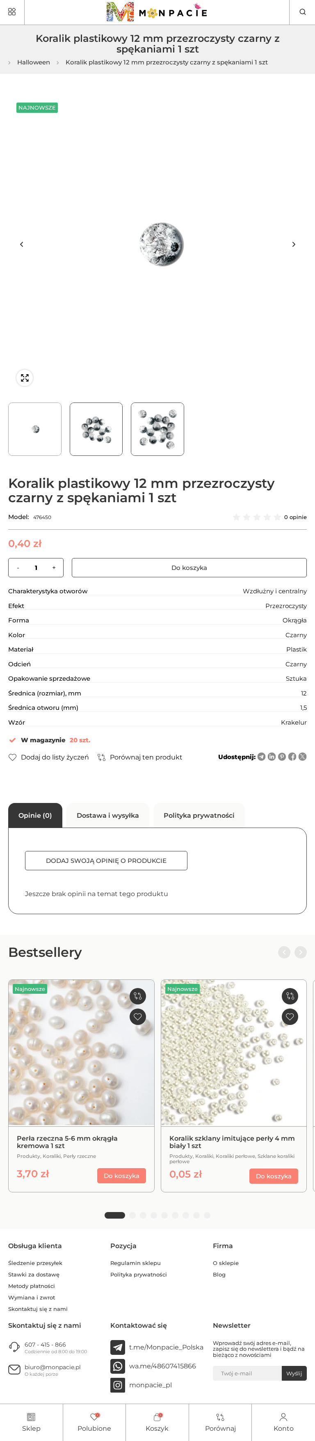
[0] (94, 1417)
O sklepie (226, 1263)
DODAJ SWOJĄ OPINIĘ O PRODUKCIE (106, 861)
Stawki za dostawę (33, 1274)
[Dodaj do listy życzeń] (138, 1017)
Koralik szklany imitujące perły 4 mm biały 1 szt (232, 1142)
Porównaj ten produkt (146, 757)
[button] (21, 244)
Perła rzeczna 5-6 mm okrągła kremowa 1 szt (67, 1142)
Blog (219, 1274)
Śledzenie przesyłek (35, 1263)
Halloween (33, 62)
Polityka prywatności (138, 1274)
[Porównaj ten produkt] (138, 996)
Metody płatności (31, 1286)
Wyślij (294, 1373)
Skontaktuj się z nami (38, 1309)
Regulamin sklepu (135, 1263)
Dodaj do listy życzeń (55, 757)
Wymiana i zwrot (31, 1297)
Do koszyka (189, 568)
